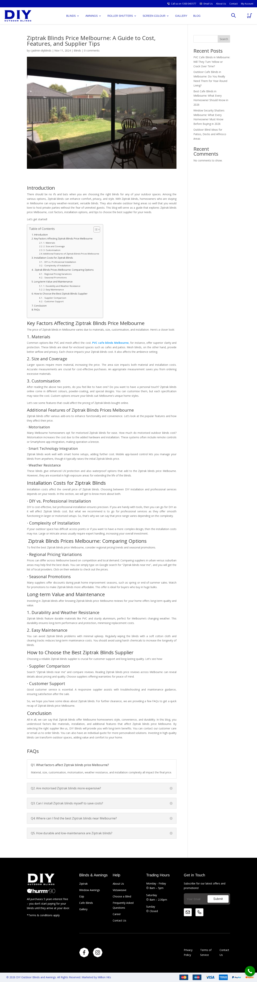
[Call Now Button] (250, 971)
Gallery (83, 909)
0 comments (92, 50)
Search (224, 39)
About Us (221, 3)
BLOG (197, 15)
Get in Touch (194, 875)
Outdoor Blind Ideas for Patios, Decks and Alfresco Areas (209, 134)
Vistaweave (119, 890)
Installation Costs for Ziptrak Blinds (53, 257)
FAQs (37, 309)
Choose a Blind (122, 896)
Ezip (81, 896)
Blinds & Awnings (93, 875)
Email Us (208, 3)
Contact (233, 3)
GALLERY (181, 15)
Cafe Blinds (86, 903)
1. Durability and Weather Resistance (61, 286)
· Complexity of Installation (57, 265)
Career (117, 914)
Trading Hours (158, 875)
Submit (218, 898)
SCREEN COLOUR (154, 15)
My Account (247, 3)
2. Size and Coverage (54, 246)
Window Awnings (89, 890)
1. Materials (49, 242)
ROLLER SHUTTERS (120, 15)
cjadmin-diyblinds (40, 50)
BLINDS (71, 15)
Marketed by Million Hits (96, 977)
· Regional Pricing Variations (57, 274)
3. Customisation (51, 250)
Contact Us (119, 920)
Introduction (41, 234)
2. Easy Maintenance (53, 289)
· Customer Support (53, 301)
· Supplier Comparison (54, 297)
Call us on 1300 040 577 (183, 3)
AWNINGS (91, 15)
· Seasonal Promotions (55, 277)
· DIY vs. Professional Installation (59, 261)
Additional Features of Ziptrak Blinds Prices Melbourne (71, 253)
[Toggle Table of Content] (95, 229)
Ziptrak (83, 883)
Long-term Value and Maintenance (53, 281)
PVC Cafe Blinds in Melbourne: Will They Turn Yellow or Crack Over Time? (211, 61)
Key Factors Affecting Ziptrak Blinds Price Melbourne (63, 238)
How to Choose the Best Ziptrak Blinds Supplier (60, 293)
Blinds (77, 50)
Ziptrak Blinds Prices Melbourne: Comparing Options (64, 269)
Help (116, 875)
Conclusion (40, 305)
